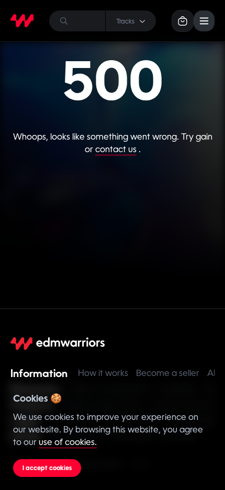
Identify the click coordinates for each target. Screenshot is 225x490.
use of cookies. (68, 442)
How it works (103, 373)
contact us (116, 149)
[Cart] (183, 21)
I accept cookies (47, 468)
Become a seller (167, 373)
